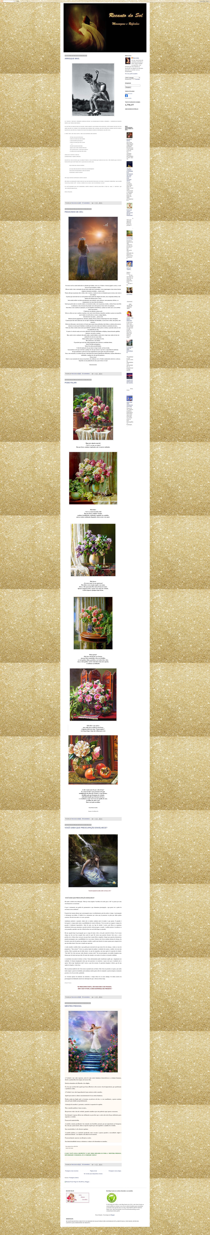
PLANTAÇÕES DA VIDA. (130, 238)
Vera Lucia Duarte (128, 93)
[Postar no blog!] (97, 203)
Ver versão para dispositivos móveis (93, 1173)
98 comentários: (86, 818)
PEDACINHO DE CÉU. (74, 212)
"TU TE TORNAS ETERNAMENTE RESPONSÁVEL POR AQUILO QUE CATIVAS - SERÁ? (130, 175)
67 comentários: (86, 203)
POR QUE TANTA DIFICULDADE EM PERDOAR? (130, 212)
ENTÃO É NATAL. (129, 140)
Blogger (113, 1215)
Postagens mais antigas (115, 1171)
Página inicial (93, 1171)
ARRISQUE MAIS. (72, 59)
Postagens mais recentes (71, 1171)
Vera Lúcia (136, 58)
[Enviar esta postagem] (92, 203)
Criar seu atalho (128, 98)
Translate (137, 79)
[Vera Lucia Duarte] (126, 96)
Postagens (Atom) (74, 1177)
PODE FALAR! (71, 383)
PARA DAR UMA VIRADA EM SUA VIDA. (130, 404)
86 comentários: (86, 997)
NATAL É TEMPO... (129, 268)
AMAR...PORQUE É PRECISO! (130, 319)
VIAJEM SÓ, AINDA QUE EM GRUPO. (130, 382)
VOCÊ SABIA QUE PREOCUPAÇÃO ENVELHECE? (86, 828)
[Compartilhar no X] (98, 203)
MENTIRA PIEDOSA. (73, 1006)
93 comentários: (86, 1164)
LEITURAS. (129, 294)
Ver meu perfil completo (131, 73)
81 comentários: (86, 373)
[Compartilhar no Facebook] (100, 203)
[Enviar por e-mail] (95, 203)
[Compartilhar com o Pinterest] (101, 203)
